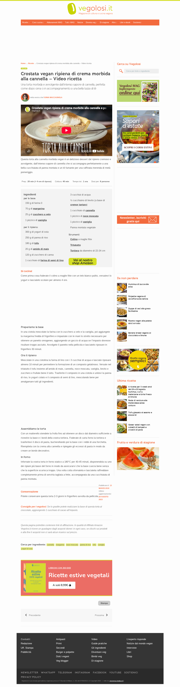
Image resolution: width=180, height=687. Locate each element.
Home (23, 63)
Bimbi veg (96, 656)
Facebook (99, 672)
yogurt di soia (26, 549)
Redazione (26, 643)
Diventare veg (98, 652)
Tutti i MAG (70, 22)
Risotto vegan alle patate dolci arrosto (140, 322)
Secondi (60, 647)
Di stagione (104, 22)
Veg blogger (62, 660)
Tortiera (74, 250)
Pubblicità (26, 652)
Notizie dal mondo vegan (140, 643)
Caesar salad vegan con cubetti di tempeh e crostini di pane (139, 427)
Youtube (115, 672)
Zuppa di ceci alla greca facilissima (139, 309)
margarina (38, 208)
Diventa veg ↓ (91, 22)
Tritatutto (75, 245)
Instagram (82, 672)
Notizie (80, 22)
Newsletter (29, 672)
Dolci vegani (62, 656)
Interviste (132, 647)
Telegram (65, 672)
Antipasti (60, 639)
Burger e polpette (65, 652)
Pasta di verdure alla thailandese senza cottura (137, 403)
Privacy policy (31, 677)
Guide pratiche (99, 643)
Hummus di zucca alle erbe (138, 285)
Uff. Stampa (27, 647)
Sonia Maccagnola (53, 97)
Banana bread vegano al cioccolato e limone (139, 334)
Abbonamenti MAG (54, 22)
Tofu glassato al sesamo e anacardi (140, 413)
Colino (74, 239)
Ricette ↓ (26, 22)
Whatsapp (48, 672)
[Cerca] (121, 71)
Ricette (31, 63)
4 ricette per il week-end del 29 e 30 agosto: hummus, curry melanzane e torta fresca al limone (140, 391)
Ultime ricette (126, 381)
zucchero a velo (42, 214)
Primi (59, 643)
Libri (129, 652)
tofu (36, 243)
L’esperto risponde (136, 639)
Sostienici (137, 22)
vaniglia (42, 220)
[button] (62, 585)
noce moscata (90, 216)
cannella (90, 210)
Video (94, 639)
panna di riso (85, 545)
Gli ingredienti (98, 647)
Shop (129, 656)
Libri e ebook (125, 22)
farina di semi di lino (52, 260)
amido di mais (41, 249)
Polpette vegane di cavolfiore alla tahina (138, 297)
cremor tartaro (78, 204)
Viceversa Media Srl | (117, 681)
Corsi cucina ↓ (38, 22)
